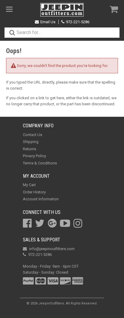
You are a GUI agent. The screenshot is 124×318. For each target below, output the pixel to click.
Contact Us (32, 134)
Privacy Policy (34, 156)
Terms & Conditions (40, 163)
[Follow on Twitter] (40, 223)
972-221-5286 (77, 22)
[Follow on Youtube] (65, 223)
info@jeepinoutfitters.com (52, 248)
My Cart (29, 185)
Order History (34, 192)
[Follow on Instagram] (77, 223)
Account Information (41, 199)
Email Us (47, 22)
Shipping (31, 141)
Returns (29, 149)
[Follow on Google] (52, 223)
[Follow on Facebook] (27, 223)
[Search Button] (12, 32)
